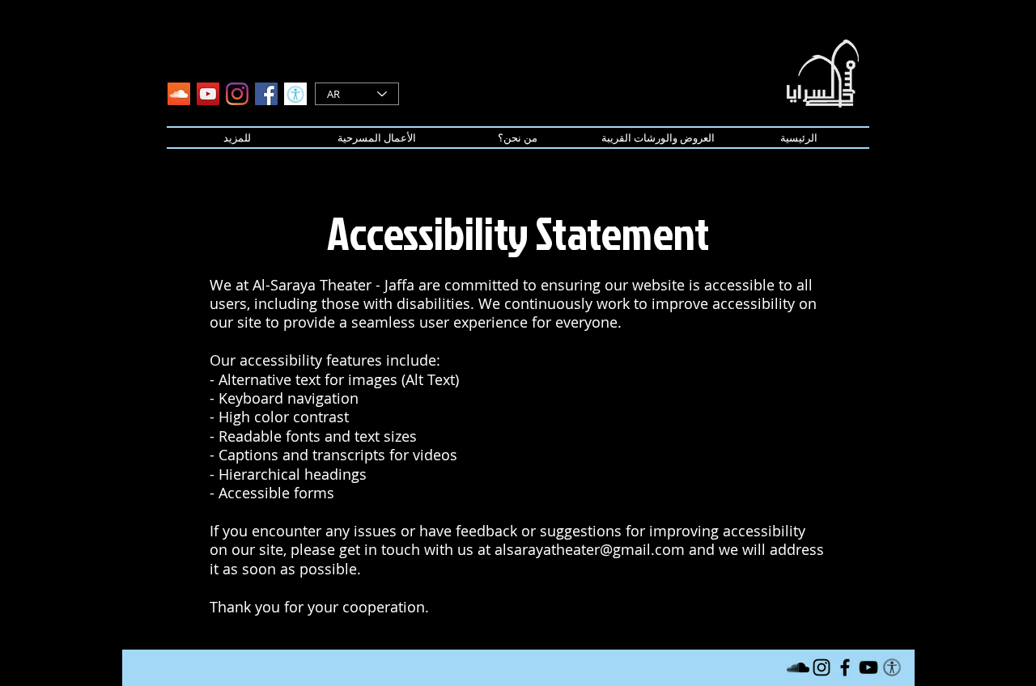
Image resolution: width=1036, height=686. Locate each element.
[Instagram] (237, 94)
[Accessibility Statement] (295, 94)
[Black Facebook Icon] (845, 667)
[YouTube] (208, 94)
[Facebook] (266, 94)
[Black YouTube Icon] (868, 667)
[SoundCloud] (179, 94)
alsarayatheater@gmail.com (590, 549)
